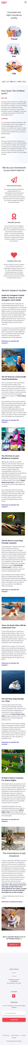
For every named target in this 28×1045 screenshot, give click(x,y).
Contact (14, 976)
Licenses (23, 1035)
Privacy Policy (5, 1035)
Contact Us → (14, 944)
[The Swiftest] (4, 2)
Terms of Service (15, 1035)
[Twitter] (13, 996)
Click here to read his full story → (13, 901)
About (14, 972)
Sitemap (14, 1037)
